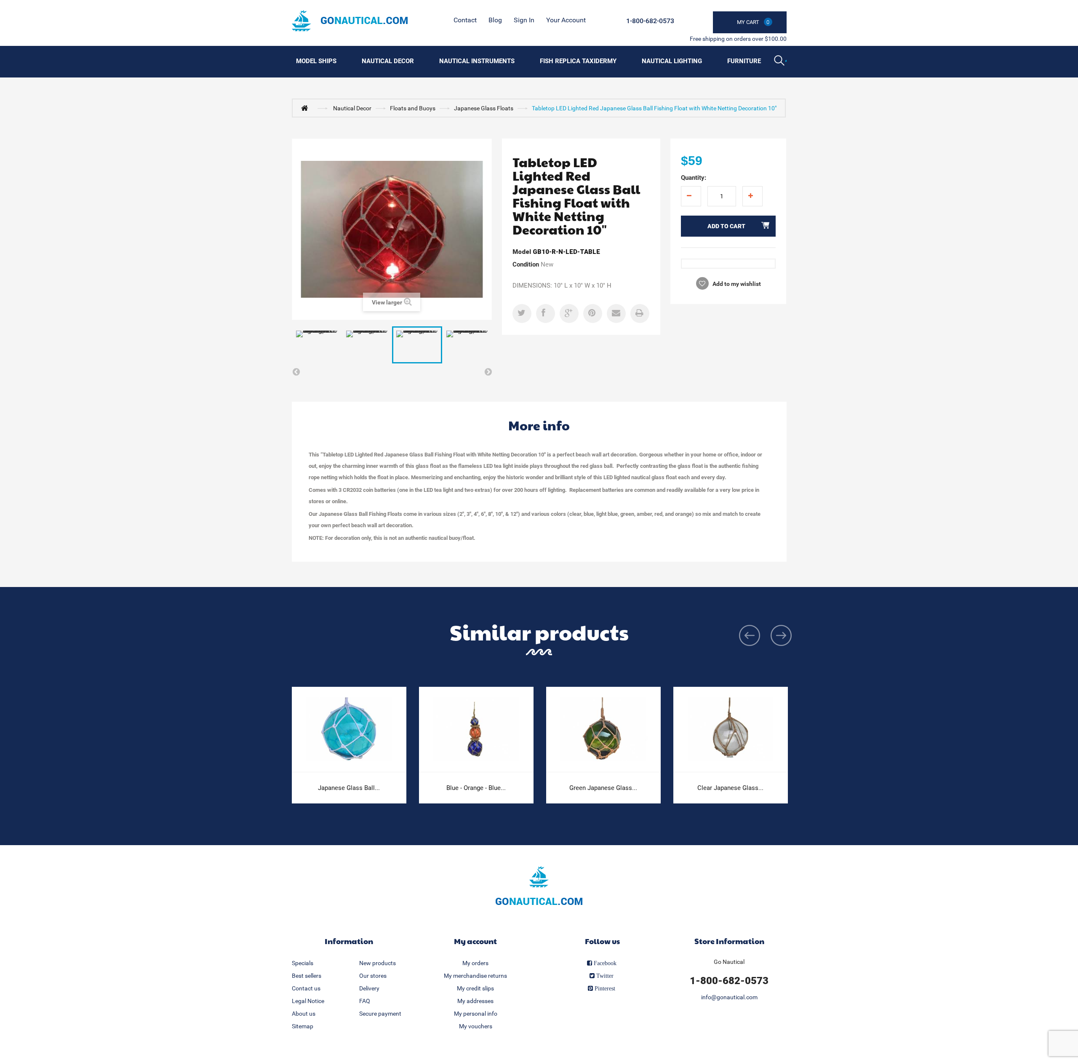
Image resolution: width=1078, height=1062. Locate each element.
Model (521, 252)
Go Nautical (729, 961)
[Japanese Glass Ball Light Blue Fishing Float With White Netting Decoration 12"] (349, 729)
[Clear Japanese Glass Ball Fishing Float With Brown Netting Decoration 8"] (730, 729)
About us (303, 1013)
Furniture (744, 61)
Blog (495, 20)
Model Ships (316, 61)
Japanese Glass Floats (483, 108)
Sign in (524, 20)
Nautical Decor (388, 61)
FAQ (364, 1001)
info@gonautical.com (729, 997)
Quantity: (693, 177)
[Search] (780, 61)
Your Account (566, 20)
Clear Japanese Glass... (730, 788)
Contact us (306, 988)
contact (465, 20)
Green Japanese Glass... (603, 788)
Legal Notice (308, 1001)
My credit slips (475, 988)
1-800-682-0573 (650, 21)
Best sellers (306, 975)
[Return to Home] (306, 108)
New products (377, 963)
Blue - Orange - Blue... (476, 788)
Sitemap (302, 1026)
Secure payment (380, 1013)
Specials (302, 963)
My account (475, 941)
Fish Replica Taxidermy (578, 61)
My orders (475, 963)
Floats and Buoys (412, 108)
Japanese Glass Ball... (349, 788)
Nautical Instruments (477, 61)
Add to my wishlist (736, 283)
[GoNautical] (350, 20)
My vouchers (475, 1026)
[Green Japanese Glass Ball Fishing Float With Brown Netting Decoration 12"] (603, 729)
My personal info (475, 1013)
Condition (525, 264)
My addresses (475, 1001)
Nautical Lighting (672, 61)
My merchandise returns (475, 975)
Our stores (373, 975)
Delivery (369, 988)
